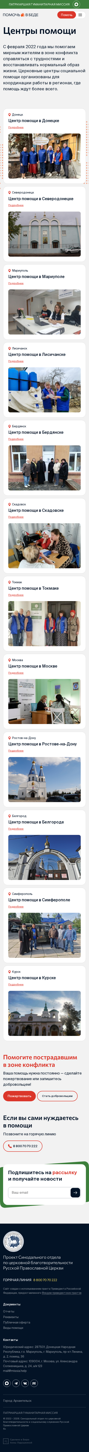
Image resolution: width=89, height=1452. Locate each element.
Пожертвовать (19, 1096)
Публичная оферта (16, 1322)
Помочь (66, 15)
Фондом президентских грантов (61, 1292)
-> (75, 1192)
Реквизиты (11, 1317)
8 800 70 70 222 (45, 1280)
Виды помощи (13, 1327)
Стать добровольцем (57, 1096)
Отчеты (8, 1311)
